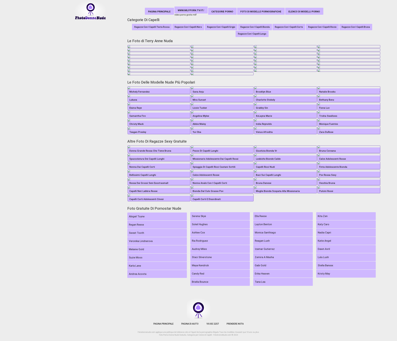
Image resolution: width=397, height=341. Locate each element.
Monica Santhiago (265, 232)
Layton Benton (263, 224)
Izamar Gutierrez (265, 248)
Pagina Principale (159, 11)
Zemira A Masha (264, 257)
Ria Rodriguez (200, 240)
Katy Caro (323, 224)
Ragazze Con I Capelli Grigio (221, 27)
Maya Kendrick (200, 265)
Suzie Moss (135, 257)
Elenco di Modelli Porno (304, 11)
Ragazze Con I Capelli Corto (289, 27)
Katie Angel (324, 240)
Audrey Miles (199, 248)
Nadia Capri (324, 232)
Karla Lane (135, 265)
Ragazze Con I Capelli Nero (188, 27)
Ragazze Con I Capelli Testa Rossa (152, 27)
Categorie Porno (222, 11)
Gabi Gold (260, 265)
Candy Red (198, 273)
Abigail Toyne (137, 216)
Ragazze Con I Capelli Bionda (255, 27)
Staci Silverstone (202, 257)
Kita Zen (323, 216)
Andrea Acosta (137, 273)
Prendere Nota (235, 324)
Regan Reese (136, 224)
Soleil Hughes (200, 224)
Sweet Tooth (136, 232)
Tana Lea (260, 281)
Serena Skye (199, 216)
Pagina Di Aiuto (189, 324)
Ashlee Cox (198, 232)
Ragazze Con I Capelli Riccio (322, 27)
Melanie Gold (136, 249)
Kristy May (324, 273)
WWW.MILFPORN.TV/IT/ (191, 10)
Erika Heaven (262, 273)
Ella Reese (261, 216)
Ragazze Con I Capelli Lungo (252, 34)
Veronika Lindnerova (141, 241)
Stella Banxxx (325, 265)
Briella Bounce (200, 281)
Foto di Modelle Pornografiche (260, 11)
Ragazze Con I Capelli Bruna (356, 27)
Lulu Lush (323, 257)
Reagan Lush (262, 240)
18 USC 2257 (212, 324)
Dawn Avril (324, 248)
